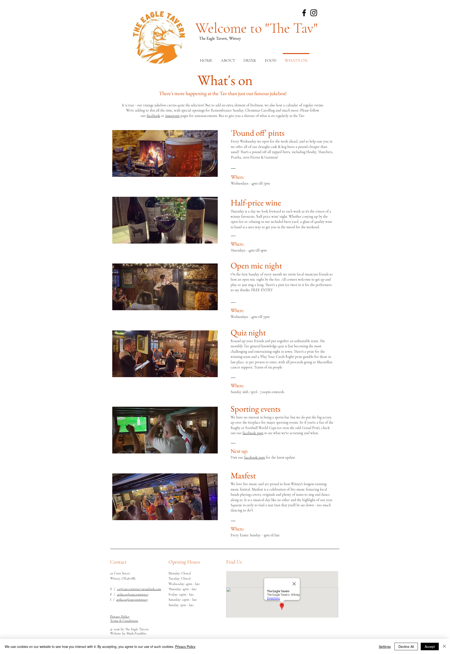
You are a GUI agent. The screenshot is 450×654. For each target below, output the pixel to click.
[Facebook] (304, 12)
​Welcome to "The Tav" (256, 28)
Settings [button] (385, 646)
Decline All (406, 646)
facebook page (253, 433)
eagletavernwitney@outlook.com (139, 589)
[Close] (444, 646)
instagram (172, 115)
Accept (430, 646)
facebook (153, 115)
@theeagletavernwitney (133, 594)
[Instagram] (313, 12)
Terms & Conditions (124, 621)
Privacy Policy (185, 646)
